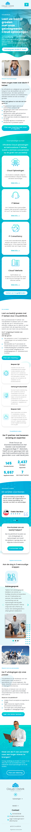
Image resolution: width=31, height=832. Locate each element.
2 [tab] (15, 520)
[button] (26, 4)
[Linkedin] (15, 794)
